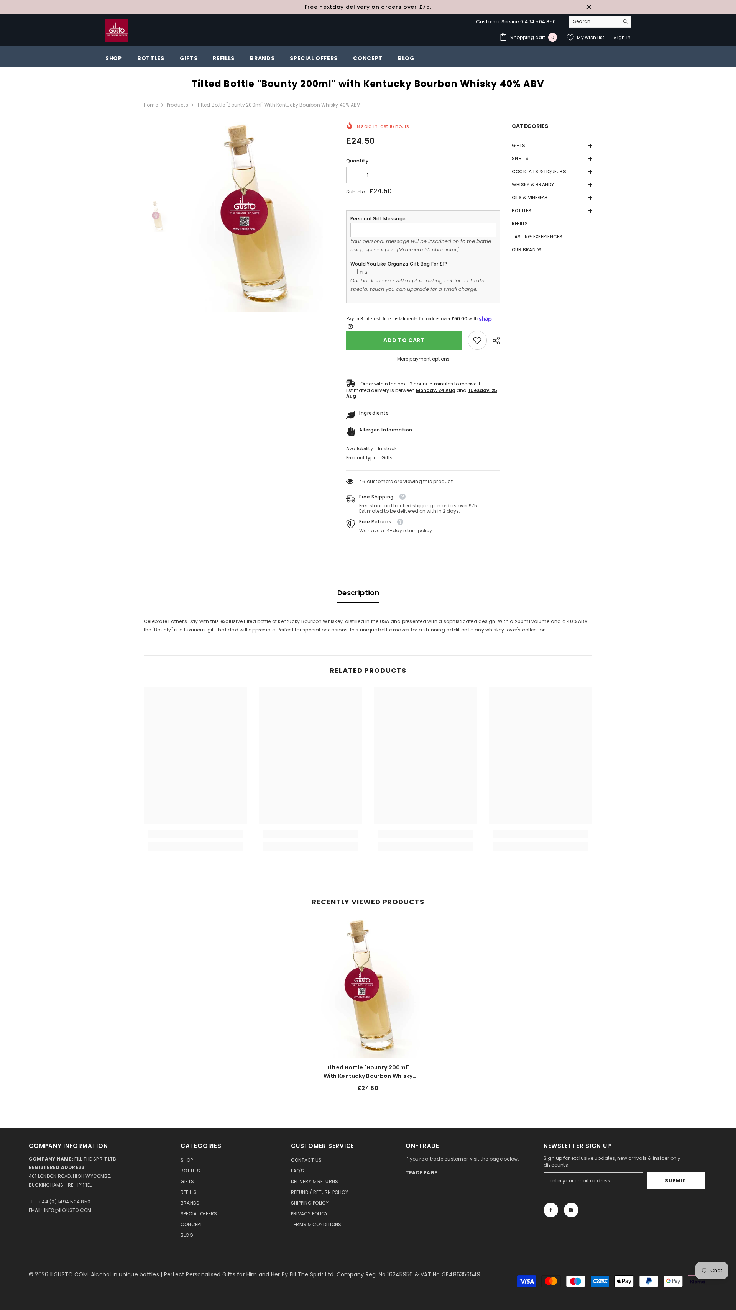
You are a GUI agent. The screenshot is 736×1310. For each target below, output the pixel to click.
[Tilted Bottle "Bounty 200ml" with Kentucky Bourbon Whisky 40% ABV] (368, 987)
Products (177, 105)
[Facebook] (551, 1210)
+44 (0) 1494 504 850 (64, 1202)
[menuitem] (552, 145)
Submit (675, 1180)
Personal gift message (378, 218)
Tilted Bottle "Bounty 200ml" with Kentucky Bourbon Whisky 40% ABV (368, 1072)
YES (364, 272)
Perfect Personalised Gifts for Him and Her (223, 1274)
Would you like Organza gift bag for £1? (398, 264)
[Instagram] (571, 1210)
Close (589, 7)
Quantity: (358, 160)
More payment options (423, 359)
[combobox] (594, 21)
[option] (368, 7)
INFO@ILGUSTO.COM (68, 1210)
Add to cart (404, 340)
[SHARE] (493, 340)
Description (358, 592)
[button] (552, 145)
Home (151, 105)
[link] (477, 340)
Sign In (622, 37)
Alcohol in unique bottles (126, 1274)
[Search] (600, 22)
